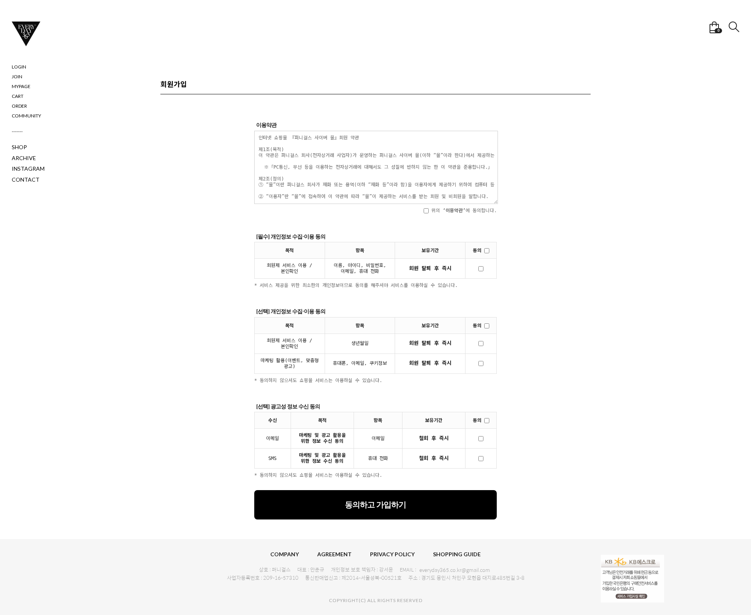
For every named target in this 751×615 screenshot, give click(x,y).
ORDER (19, 106)
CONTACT (26, 179)
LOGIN (19, 67)
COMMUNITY (26, 116)
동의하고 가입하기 (375, 504)
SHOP (19, 147)
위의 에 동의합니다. (463, 210)
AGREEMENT (334, 554)
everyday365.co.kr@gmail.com (454, 570)
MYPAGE (21, 86)
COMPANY (284, 554)
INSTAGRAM (28, 168)
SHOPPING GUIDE (457, 554)
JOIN (17, 76)
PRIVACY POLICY (392, 554)
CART (17, 96)
